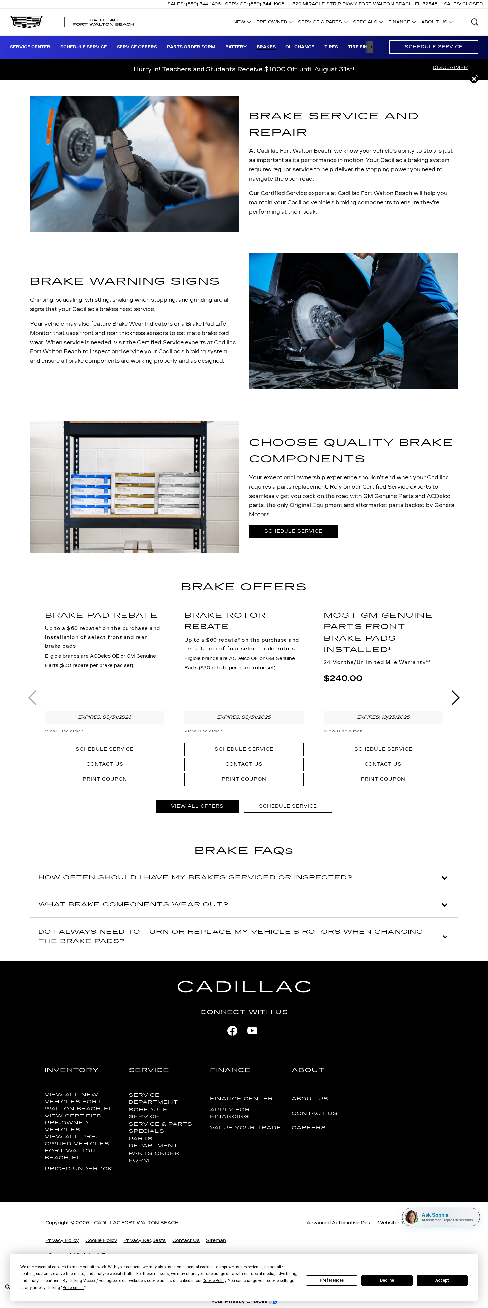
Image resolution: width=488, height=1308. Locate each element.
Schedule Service (83, 47)
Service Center (30, 47)
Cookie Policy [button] (214, 1280)
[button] (474, 22)
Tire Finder (362, 47)
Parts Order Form (191, 47)
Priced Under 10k (79, 1168)
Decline (387, 1280)
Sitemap (216, 1240)
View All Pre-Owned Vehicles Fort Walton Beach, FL (77, 1147)
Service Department (153, 1099)
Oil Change (299, 47)
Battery (236, 47)
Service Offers (137, 47)
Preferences (332, 1280)
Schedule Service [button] (293, 531)
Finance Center (241, 1098)
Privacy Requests (144, 1240)
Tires (331, 47)
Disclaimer (450, 67)
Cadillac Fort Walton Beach (136, 1223)
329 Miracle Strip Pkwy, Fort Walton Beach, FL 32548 (364, 4)
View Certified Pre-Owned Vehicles (73, 1123)
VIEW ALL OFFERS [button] (197, 806)
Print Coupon (105, 779)
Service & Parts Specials (160, 1128)
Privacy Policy (62, 1240)
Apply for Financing (230, 1113)
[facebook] (232, 1030)
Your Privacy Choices (240, 1301)
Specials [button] (365, 23)
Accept (442, 1280)
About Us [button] (434, 23)
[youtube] (252, 1030)
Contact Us (104, 764)
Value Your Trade (245, 1127)
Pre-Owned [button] (271, 23)
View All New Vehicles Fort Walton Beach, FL (79, 1101)
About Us (310, 1098)
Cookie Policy (101, 1240)
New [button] (241, 23)
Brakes (266, 47)
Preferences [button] (73, 1287)
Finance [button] (399, 23)
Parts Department (153, 1142)
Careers (309, 1127)
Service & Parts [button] (320, 23)
